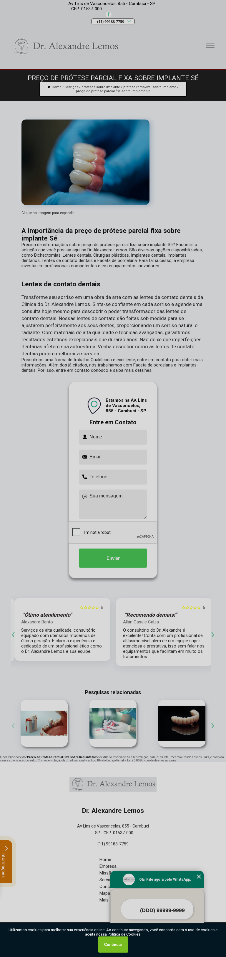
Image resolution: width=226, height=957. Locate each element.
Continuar (113, 944)
